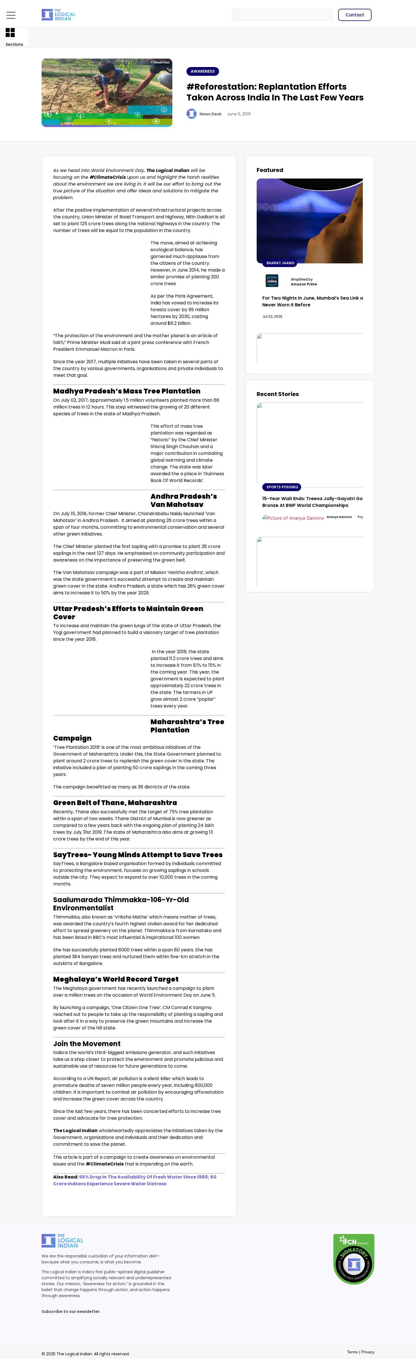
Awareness (203, 71)
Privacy (367, 1352)
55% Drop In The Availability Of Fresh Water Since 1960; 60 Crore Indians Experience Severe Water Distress (134, 1180)
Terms (352, 1352)
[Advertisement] (100, 281)
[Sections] (10, 32)
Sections (14, 44)
